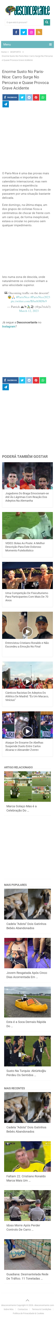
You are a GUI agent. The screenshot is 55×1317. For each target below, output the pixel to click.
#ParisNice (23, 297)
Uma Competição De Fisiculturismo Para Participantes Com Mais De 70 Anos (26, 596)
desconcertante (8, 1305)
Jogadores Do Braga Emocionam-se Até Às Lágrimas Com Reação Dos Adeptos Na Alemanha (27, 497)
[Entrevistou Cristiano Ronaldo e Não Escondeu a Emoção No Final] (27, 625)
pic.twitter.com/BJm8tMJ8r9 (29, 301)
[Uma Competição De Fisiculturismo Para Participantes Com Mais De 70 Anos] (27, 575)
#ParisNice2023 (40, 297)
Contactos (23, 1309)
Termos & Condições (41, 1309)
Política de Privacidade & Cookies (28, 1313)
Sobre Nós (8, 1309)
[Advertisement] (27, 140)
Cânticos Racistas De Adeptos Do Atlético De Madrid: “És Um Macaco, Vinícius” (27, 696)
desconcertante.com (44, 1305)
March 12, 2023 (29, 311)
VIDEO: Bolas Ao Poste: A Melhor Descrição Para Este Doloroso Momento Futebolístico (25, 547)
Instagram (8, 326)
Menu (7, 44)
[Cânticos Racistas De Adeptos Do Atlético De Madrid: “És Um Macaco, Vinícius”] (27, 675)
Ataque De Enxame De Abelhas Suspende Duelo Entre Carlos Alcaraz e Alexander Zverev (24, 746)
